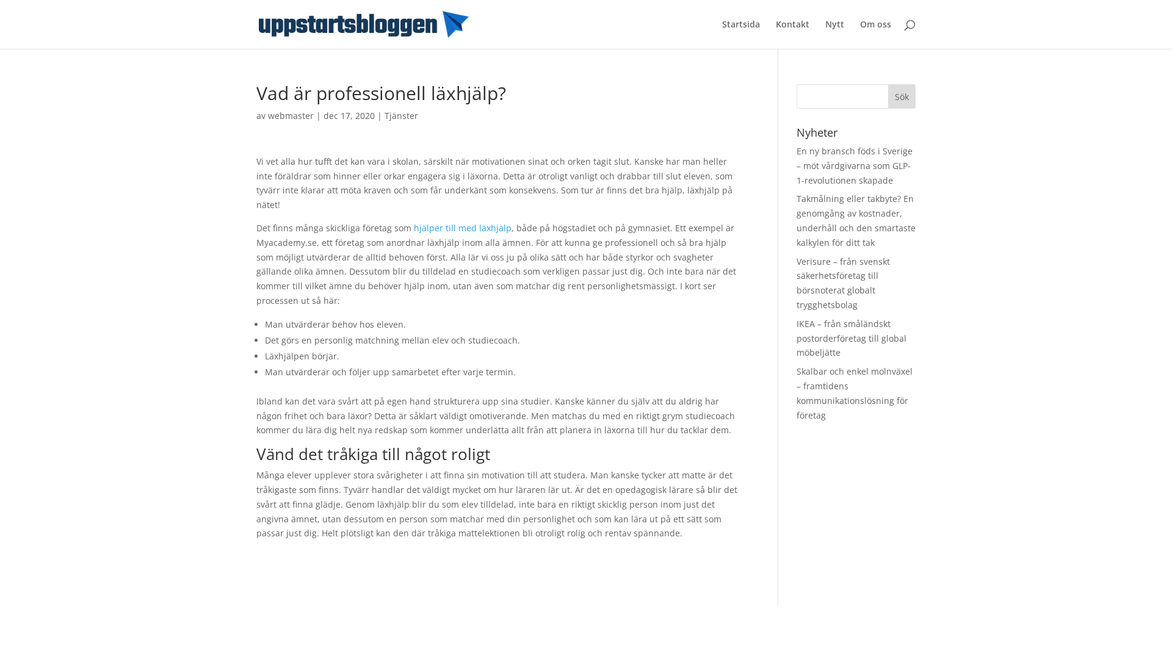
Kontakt (792, 25)
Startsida (741, 25)
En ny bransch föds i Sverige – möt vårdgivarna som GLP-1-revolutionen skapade (855, 165)
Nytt (834, 25)
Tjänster (401, 115)
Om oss (875, 25)
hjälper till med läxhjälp (463, 228)
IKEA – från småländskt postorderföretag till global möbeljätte (851, 338)
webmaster (291, 115)
